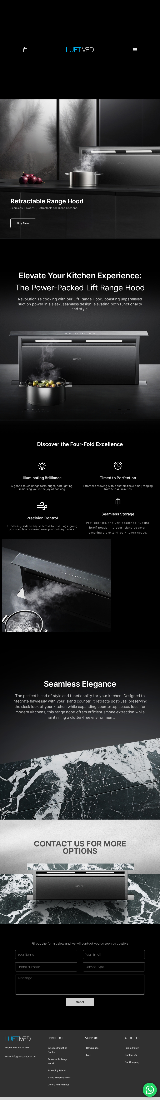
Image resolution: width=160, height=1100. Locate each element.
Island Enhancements (59, 1077)
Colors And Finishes (58, 1084)
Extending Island (57, 1070)
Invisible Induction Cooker (57, 1050)
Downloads (92, 1047)
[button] (134, 49)
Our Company (132, 1062)
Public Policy (132, 1047)
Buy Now (23, 223)
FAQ (88, 1055)
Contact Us (131, 1055)
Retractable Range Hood (57, 1061)
